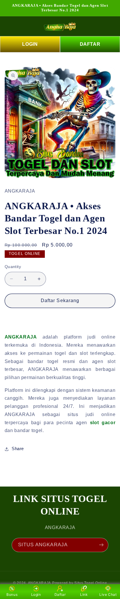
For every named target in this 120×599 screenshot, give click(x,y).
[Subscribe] (101, 545)
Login (36, 594)
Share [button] (18, 448)
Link (84, 594)
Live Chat (108, 594)
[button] (12, 26)
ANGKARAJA (39, 583)
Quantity (13, 267)
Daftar (60, 594)
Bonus (11, 594)
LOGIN (30, 44)
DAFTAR (90, 44)
